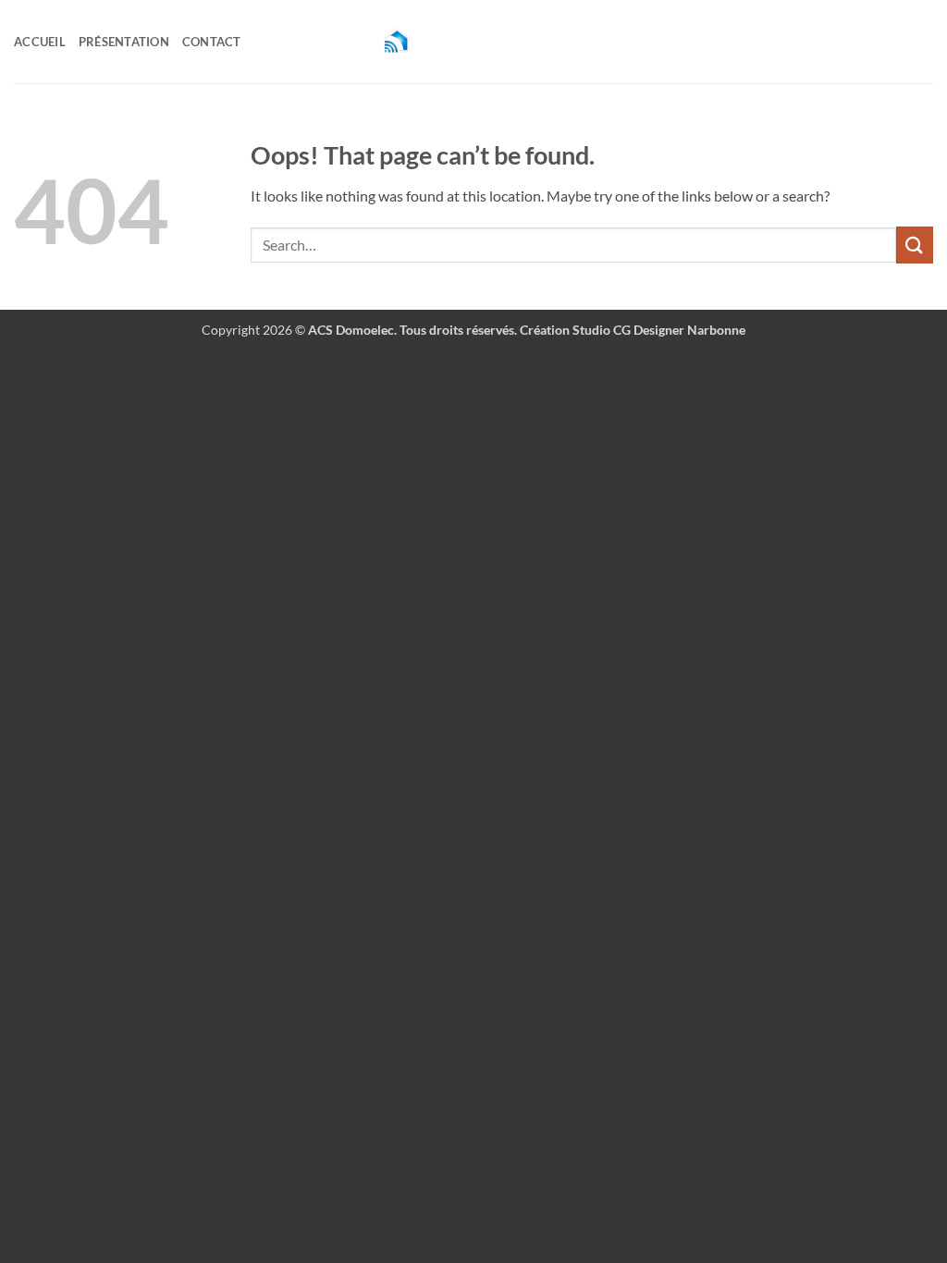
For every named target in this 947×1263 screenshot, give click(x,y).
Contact (211, 41)
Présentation (124, 41)
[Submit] (914, 245)
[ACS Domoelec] (473, 42)
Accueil (40, 41)
